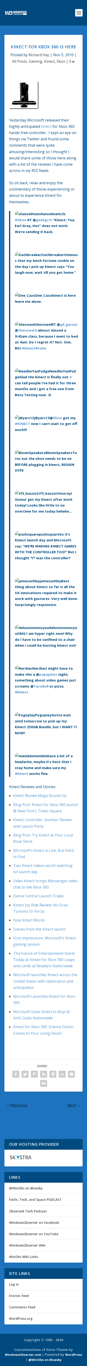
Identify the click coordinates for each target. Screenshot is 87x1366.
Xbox (61, 61)
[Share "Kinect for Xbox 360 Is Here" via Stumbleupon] (62, 1074)
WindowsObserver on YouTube (33, 1234)
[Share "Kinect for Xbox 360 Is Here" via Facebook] (15, 1074)
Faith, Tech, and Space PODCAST (35, 1199)
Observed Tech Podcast (28, 1211)
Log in (14, 1284)
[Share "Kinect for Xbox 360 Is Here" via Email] (71, 1074)
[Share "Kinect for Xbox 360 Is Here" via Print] (43, 1083)
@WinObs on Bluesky (26, 1188)
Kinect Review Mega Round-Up (40, 795)
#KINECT (22, 423)
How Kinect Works (29, 920)
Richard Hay (39, 54)
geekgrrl (43, 219)
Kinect (49, 61)
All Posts (19, 61)
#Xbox (20, 219)
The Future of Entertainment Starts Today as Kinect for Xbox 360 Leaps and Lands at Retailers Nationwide (44, 959)
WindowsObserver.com (23, 1355)
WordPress (73, 1355)
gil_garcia (68, 324)
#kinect (28, 348)
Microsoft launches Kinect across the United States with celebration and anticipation (45, 981)
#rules (40, 348)
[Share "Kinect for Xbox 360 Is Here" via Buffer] (53, 1074)
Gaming (35, 61)
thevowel (26, 330)
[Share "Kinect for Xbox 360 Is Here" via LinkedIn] (43, 1074)
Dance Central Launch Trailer (38, 896)
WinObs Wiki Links (23, 1256)
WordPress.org (20, 1318)
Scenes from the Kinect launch (39, 929)
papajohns (48, 674)
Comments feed (22, 1307)
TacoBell (41, 686)
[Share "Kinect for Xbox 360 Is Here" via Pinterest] (34, 1074)
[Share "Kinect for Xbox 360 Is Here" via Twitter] (25, 1074)
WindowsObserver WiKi (27, 1245)
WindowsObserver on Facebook (34, 1222)
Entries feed (19, 1296)
